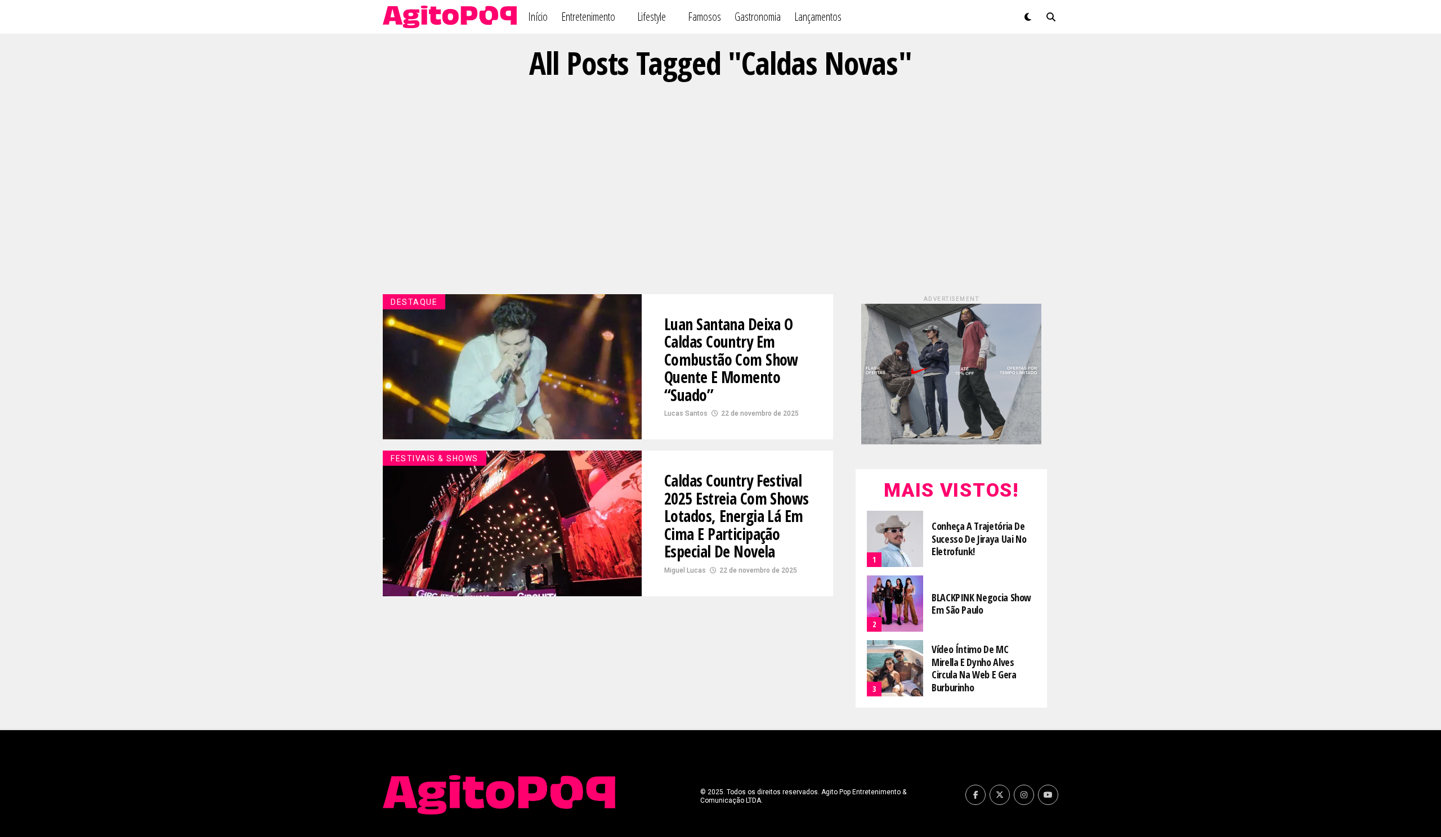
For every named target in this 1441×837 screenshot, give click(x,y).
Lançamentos (818, 16)
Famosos (704, 16)
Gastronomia (758, 16)
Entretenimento (588, 16)
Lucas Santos (686, 413)
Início (538, 16)
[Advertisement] (720, 187)
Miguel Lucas (685, 570)
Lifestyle (651, 16)
